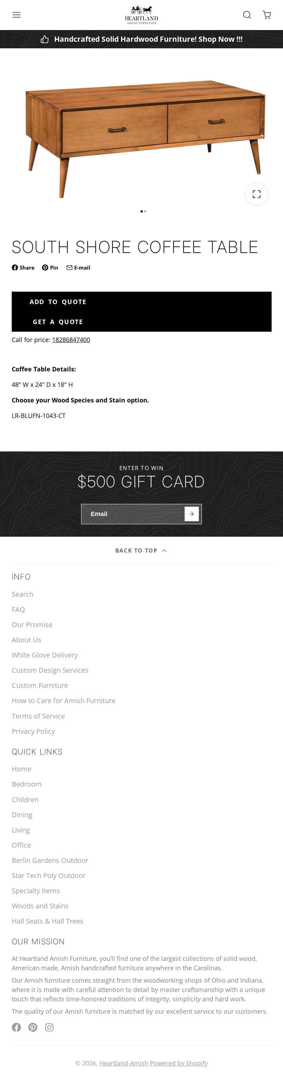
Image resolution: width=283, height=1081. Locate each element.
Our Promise (32, 624)
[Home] (141, 15)
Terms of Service (38, 716)
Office (21, 845)
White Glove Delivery (45, 655)
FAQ (18, 609)
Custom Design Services (50, 670)
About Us (26, 639)
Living (21, 830)
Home (21, 768)
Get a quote (58, 322)
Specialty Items (36, 890)
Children (25, 799)
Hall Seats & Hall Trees (48, 921)
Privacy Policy (33, 731)
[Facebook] (16, 1027)
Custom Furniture (40, 685)
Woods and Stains (40, 905)
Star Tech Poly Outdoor (49, 875)
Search (22, 594)
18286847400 (71, 339)
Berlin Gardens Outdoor (50, 860)
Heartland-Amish (123, 1063)
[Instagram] (50, 1027)
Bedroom (27, 784)
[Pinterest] (33, 1027)
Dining (22, 814)
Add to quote (58, 302)
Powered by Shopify (179, 1063)
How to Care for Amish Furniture (64, 700)
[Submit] (192, 514)
